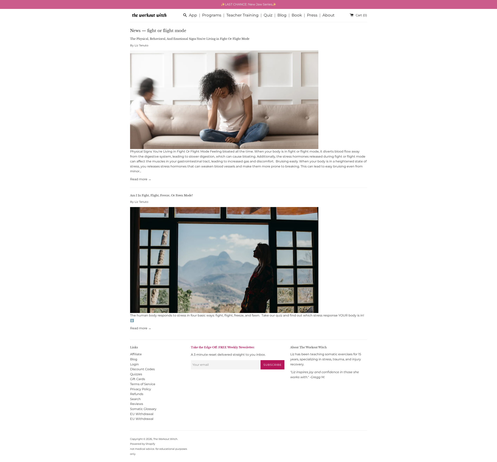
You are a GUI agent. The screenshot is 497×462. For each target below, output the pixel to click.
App (193, 15)
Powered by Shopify (142, 443)
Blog (282, 15)
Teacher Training (242, 15)
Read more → (140, 179)
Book (297, 15)
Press (312, 15)
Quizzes (136, 374)
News (135, 30)
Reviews (136, 404)
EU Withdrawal (141, 414)
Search (135, 399)
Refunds (136, 394)
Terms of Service (142, 384)
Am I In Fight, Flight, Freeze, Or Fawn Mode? (161, 195)
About (328, 15)
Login (134, 364)
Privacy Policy (140, 389)
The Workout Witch (165, 439)
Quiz (268, 15)
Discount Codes (142, 369)
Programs (211, 15)
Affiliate (136, 354)
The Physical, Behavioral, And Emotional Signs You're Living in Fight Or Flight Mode (189, 39)
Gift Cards (137, 379)
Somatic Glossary (143, 409)
